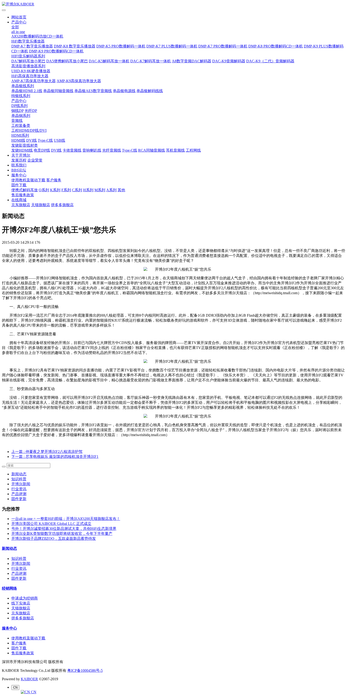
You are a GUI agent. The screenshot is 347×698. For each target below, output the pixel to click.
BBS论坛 (18, 170)
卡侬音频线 (72, 150)
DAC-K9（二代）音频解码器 (270, 61)
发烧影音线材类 (24, 145)
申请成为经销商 (24, 598)
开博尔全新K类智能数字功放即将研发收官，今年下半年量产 (61, 534)
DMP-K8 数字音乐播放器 (74, 46)
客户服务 (53, 180)
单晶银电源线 (124, 91)
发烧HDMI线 (22, 150)
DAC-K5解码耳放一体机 (109, 61)
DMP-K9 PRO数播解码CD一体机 (56, 51)
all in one (18, 32)
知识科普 (18, 479)
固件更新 (18, 499)
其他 (121, 190)
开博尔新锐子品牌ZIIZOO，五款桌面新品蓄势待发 (53, 538)
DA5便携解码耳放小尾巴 (67, 61)
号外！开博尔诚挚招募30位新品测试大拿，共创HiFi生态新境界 (63, 529)
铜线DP (17, 111)
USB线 (59, 140)
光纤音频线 (111, 150)
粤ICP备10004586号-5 (85, 670)
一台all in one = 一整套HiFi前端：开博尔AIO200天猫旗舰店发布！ (65, 519)
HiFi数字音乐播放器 (28, 41)
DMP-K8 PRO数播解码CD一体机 (275, 46)
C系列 (77, 190)
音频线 (17, 121)
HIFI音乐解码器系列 (28, 56)
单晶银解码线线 (149, 91)
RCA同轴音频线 (151, 150)
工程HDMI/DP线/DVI (29, 130)
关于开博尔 (20, 155)
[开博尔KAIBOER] (173, 4)
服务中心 (18, 175)
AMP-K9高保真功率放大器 (79, 81)
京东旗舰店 (20, 205)
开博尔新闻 (20, 484)
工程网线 (193, 150)
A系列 (111, 190)
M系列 (99, 190)
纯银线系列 (20, 96)
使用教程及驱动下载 (28, 180)
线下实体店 (20, 603)
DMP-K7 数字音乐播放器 (32, 46)
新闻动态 (18, 474)
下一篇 (54, 457)
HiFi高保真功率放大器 (29, 76)
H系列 (88, 190)
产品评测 (18, 494)
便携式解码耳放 (24, 190)
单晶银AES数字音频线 (93, 91)
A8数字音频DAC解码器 (191, 61)
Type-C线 (45, 140)
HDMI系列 (20, 135)
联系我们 (18, 165)
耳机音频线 (175, 150)
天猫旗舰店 (40, 205)
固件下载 (18, 185)
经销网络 (9, 588)
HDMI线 (18, 140)
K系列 (55, 190)
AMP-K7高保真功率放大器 (33, 81)
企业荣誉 (34, 160)
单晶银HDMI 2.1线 (26, 91)
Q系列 (44, 190)
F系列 (66, 190)
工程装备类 (20, 125)
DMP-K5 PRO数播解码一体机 (120, 46)
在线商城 (18, 200)
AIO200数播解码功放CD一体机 (37, 36)
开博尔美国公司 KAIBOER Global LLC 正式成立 (51, 524)
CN (33, 692)
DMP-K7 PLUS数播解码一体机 (171, 46)
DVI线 (31, 140)
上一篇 (46, 452)
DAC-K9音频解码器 (228, 61)
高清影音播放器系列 (28, 66)
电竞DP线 (42, 150)
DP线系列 (19, 106)
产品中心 (18, 22)
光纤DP (31, 111)
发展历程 (18, 160)
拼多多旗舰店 (62, 205)
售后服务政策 (22, 195)
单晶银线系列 (22, 86)
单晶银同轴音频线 (58, 91)
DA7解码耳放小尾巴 (28, 61)
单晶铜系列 (20, 116)
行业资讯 (18, 489)
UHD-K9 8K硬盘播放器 (30, 71)
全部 (15, 27)
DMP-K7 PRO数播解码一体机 (222, 46)
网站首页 (18, 17)
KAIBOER (29, 679)
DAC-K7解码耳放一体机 (150, 61)
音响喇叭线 (91, 150)
